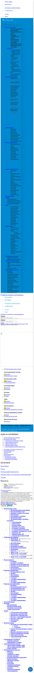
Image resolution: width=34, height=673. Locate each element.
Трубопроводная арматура (12, 269)
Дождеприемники (9, 196)
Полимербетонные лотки (9, 450)
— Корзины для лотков (18, 526)
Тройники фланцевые (13, 286)
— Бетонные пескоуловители (10, 456)
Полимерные (14, 95)
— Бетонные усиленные (14, 58)
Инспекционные (12, 199)
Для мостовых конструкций (15, 207)
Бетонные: (10, 48)
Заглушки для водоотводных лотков (15, 229)
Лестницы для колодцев (14, 202)
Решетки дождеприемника (11, 169)
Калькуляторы (5, 466)
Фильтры (9, 289)
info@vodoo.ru (10, 486)
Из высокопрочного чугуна (15, 173)
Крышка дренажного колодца (14, 241)
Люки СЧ (15, 97)
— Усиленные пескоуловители (10, 458)
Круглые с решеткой (13, 220)
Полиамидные (15, 150)
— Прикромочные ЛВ (17, 534)
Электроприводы (12, 292)
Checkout (9, 505)
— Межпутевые (15, 51)
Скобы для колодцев (13, 203)
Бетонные (13, 129)
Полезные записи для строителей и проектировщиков (16, 474)
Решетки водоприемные (11, 142)
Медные (13, 147)
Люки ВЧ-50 (20, 538)
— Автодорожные (16, 50)
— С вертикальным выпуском (15, 62)
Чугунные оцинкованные (15, 158)
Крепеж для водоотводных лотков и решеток (15, 236)
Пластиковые (14, 87)
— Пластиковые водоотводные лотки (14, 446)
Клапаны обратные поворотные (12, 277)
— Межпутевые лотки (10, 443)
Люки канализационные (11, 77)
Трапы (6, 205)
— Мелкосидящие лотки (11, 445)
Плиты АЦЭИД (11, 268)
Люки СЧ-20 (15, 100)
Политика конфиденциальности (10, 471)
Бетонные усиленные (14, 131)
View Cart (3, 505)
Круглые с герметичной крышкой (14, 217)
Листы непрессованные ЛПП (16, 647)
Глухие (16, 232)
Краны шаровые (11, 280)
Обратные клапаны (12, 281)
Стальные (13, 151)
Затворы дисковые (12, 275)
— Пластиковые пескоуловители (10, 459)
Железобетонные (15, 86)
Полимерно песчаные (14, 89)
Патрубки (10, 283)
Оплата (6, 16)
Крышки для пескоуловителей (15, 137)
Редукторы (10, 284)
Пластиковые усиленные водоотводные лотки (13, 449)
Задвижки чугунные (13, 274)
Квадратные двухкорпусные (15, 210)
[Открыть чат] (30, 669)
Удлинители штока (12, 287)
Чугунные (13, 156)
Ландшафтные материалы (11, 256)
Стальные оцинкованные (15, 153)
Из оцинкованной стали (18, 590)
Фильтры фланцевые (13, 290)
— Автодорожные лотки (11, 442)
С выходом (17, 233)
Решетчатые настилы (14, 249)
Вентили (9, 271)
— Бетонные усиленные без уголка (15, 66)
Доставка (7, 14)
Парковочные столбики (14, 259)
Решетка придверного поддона (14, 245)
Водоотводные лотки (10, 27)
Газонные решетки (12, 257)
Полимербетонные (16, 141)
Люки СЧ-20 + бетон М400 (16, 104)
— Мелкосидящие (16, 53)
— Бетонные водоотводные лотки (13, 440)
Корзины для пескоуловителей (15, 134)
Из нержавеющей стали (18, 572)
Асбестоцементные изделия (12, 260)
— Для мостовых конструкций (15, 74)
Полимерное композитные (14, 92)
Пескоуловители (9, 127)
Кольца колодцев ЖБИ (13, 200)
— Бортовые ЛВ (15, 69)
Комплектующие (9, 226)
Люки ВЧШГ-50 (20, 540)
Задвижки (10, 272)
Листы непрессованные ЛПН (16, 645)
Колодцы (7, 197)
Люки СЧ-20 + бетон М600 (16, 110)
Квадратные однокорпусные (15, 213)
